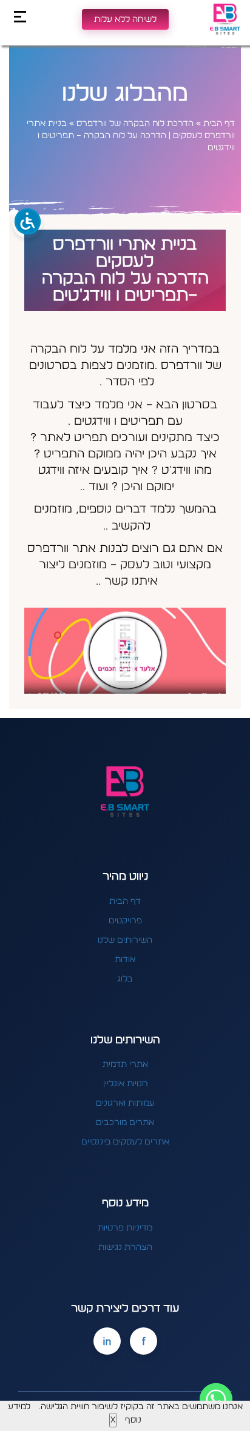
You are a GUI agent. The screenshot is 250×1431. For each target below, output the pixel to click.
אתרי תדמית (125, 1064)
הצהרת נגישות (125, 1247)
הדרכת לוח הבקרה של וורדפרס (135, 123)
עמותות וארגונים (125, 1103)
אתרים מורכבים (125, 1122)
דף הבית (219, 123)
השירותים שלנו (125, 940)
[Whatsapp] (216, 1399)
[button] (125, 650)
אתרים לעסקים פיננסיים (125, 1142)
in (107, 1341)
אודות (125, 959)
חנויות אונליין (125, 1084)
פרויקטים (125, 921)
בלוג (125, 979)
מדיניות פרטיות (125, 1228)
